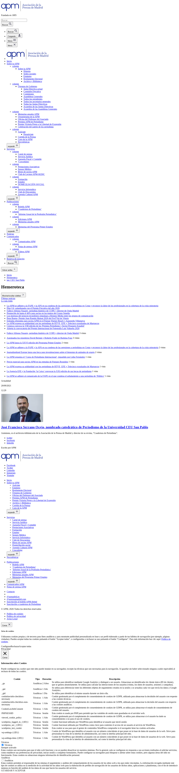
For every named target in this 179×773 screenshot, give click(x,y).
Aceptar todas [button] (25, 646)
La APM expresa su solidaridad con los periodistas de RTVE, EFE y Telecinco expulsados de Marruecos (53, 366)
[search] (13, 31)
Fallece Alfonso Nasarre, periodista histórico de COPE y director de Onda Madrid (43, 333)
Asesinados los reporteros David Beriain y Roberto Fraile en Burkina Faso (39, 338)
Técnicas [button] (5, 742)
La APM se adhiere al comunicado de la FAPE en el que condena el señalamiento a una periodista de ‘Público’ (55, 376)
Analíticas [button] (5, 757)
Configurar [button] (6, 646)
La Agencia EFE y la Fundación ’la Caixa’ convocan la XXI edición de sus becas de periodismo (49, 371)
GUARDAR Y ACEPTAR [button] (13, 770)
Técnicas (8, 745)
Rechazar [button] (15, 646)
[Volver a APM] (22, 10)
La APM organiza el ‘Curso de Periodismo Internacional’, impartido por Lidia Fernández (46, 357)
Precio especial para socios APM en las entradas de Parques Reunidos (37, 362)
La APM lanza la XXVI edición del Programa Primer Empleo (34, 343)
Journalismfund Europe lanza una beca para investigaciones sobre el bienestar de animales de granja (51, 352)
